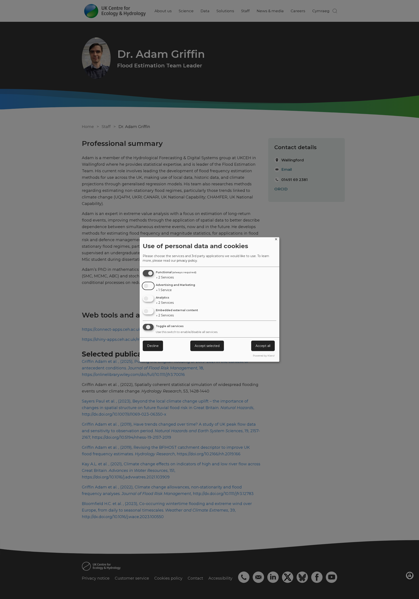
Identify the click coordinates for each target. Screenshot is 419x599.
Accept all (263, 346)
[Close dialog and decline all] (276, 240)
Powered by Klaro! (264, 355)
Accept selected (207, 346)
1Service (164, 290)
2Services (165, 277)
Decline (153, 346)
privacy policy (187, 261)
